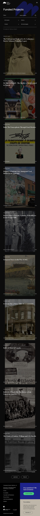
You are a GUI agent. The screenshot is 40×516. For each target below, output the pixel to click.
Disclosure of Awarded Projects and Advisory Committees (9, 488)
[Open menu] (37, 3)
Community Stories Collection (9, 485)
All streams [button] (7, 20)
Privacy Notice (6, 497)
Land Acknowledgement (8, 499)
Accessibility (5, 492)
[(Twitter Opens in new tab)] (6, 506)
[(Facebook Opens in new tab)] (4, 506)
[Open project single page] (20, 54)
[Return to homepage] (6, 3)
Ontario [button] (6, 24)
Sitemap (5, 501)
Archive (4, 490)
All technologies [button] (24, 24)
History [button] (22, 20)
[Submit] (35, 15)
